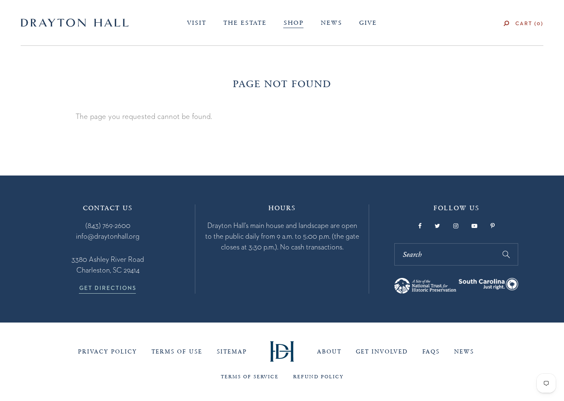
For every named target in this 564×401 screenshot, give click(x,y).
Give (368, 22)
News (331, 22)
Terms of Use (177, 351)
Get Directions (107, 288)
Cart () (529, 23)
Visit (196, 22)
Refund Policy (318, 377)
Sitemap (232, 351)
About (329, 351)
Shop (294, 22)
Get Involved (382, 351)
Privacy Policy (107, 351)
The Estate (245, 22)
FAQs (431, 351)
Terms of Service (250, 377)
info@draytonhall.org (108, 236)
